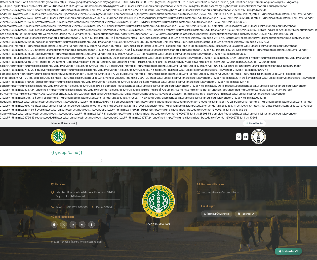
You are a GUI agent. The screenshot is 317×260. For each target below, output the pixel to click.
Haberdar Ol (247, 213)
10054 (108, 207)
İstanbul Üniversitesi (218, 213)
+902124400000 (77, 207)
